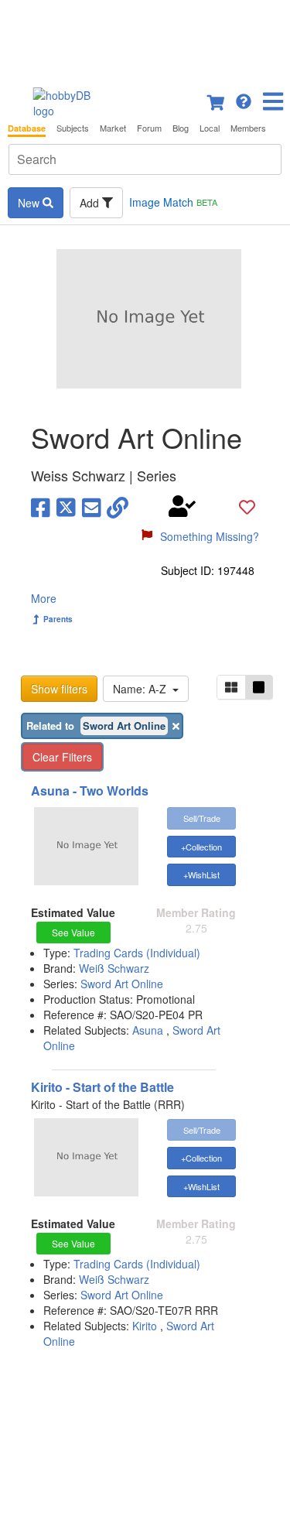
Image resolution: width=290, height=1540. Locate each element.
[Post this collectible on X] (66, 506)
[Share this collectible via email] (91, 506)
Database (27, 128)
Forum (149, 128)
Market (113, 128)
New (30, 202)
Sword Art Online (121, 983)
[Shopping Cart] (216, 99)
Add (91, 202)
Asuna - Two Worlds (89, 790)
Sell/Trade (201, 818)
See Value (73, 932)
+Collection (201, 846)
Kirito (144, 1325)
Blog (180, 128)
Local (210, 128)
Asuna (147, 1030)
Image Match (173, 202)
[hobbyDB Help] (243, 99)
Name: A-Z (142, 688)
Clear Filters (62, 757)
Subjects (72, 128)
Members (248, 128)
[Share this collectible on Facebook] (40, 506)
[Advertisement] (145, 38)
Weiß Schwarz (114, 968)
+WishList (201, 874)
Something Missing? (209, 536)
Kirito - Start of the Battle (102, 1087)
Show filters (59, 688)
